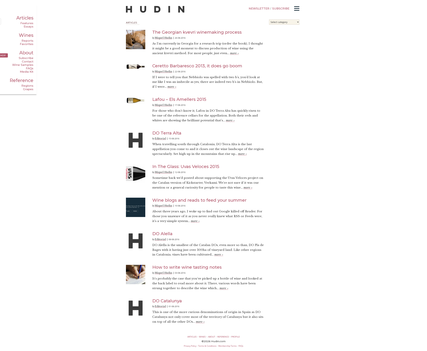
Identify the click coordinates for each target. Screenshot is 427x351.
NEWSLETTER (259, 8)
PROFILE (235, 336)
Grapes (28, 89)
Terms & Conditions (207, 345)
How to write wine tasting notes (187, 267)
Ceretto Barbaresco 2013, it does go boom (197, 65)
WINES (202, 336)
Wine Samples (22, 64)
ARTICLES (192, 336)
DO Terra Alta (166, 133)
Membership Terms (227, 345)
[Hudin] (155, 12)
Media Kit (26, 71)
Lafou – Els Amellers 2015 (179, 99)
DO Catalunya (167, 300)
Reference (21, 80)
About (26, 53)
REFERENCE (223, 336)
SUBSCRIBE (280, 8)
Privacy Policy (190, 345)
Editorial (160, 138)
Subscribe (26, 58)
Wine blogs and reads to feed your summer (199, 200)
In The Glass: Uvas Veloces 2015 (185, 166)
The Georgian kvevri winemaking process (197, 32)
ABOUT (211, 336)
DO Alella (162, 233)
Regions (27, 85)
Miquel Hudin (163, 37)
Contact (27, 61)
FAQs (29, 68)
